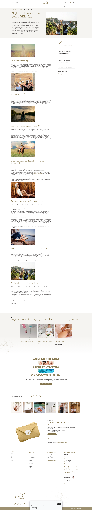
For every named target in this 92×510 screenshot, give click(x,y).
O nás (30, 456)
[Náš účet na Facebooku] (37, 396)
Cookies (12, 462)
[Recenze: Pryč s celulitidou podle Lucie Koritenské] (63, 331)
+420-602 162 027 (69, 479)
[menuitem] (15, 6)
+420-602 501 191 (68, 456)
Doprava (12, 457)
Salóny (30, 464)
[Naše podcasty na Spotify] (40, 396)
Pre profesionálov (49, 454)
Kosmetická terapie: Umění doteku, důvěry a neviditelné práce (45, 341)
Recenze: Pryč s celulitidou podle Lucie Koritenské (63, 340)
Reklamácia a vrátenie (14, 460)
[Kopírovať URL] (59, 74)
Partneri (30, 462)
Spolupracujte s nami (50, 456)
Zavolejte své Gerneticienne (37, 173)
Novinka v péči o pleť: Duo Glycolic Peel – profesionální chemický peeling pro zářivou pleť (27, 342)
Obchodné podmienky (15, 455)
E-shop (30, 454)
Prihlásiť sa (52, 434)
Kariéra (30, 467)
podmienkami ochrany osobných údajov (61, 442)
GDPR (12, 456)
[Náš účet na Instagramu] (34, 396)
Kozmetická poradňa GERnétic (72, 484)
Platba (12, 459)
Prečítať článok (22, 347)
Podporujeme (31, 463)
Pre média (30, 466)
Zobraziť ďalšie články (74, 319)
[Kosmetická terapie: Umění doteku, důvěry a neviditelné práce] (46, 331)
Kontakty (30, 469)
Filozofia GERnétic (32, 457)
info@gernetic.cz (68, 463)
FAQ (12, 453)
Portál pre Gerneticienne (52, 460)
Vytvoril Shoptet (73, 508)
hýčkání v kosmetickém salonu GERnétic (21, 70)
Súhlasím (58, 503)
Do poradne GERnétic (46, 383)
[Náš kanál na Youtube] (31, 396)
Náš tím (30, 459)
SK (79, 2)
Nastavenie (34, 507)
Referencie (30, 460)
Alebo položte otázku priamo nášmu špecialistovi (46, 386)
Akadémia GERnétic (50, 457)
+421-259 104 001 (68, 460)
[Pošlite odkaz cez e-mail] (62, 74)
